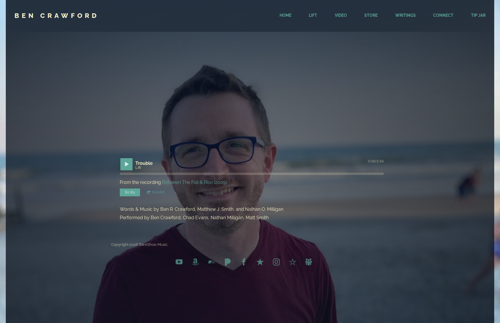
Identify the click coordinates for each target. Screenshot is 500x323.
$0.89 (130, 192)
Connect (443, 15)
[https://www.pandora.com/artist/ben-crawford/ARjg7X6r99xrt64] (227, 263)
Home (285, 15)
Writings (405, 15)
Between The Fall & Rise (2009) (194, 182)
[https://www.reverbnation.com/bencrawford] (292, 263)
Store (371, 15)
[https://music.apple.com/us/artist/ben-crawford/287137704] (260, 263)
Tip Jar (478, 15)
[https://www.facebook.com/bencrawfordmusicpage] (243, 263)
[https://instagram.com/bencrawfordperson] (276, 263)
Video (341, 15)
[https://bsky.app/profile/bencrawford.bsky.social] (308, 263)
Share (158, 192)
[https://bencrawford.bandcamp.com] (211, 263)
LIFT (313, 15)
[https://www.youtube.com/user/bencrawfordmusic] (179, 263)
